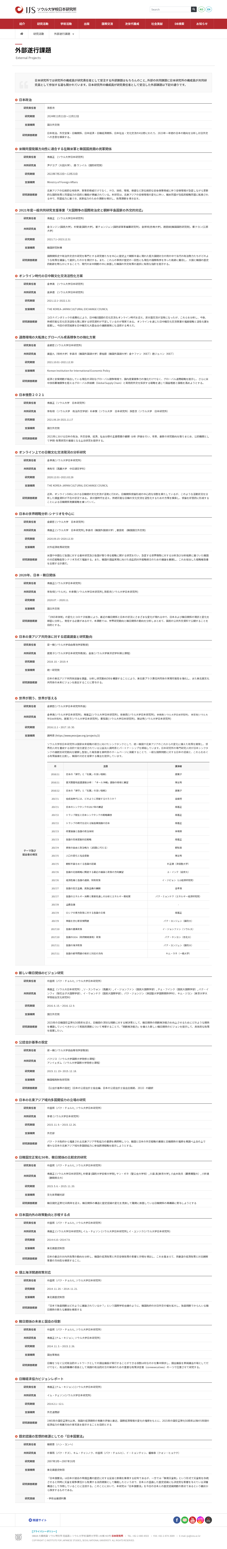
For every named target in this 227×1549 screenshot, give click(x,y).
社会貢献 (157, 24)
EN (208, 9)
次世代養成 (132, 24)
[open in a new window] (176, 1520)
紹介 (22, 24)
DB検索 (179, 24)
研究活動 (42, 24)
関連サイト (39, 1520)
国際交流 (107, 24)
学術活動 (66, 24)
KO (201, 9)
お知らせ (202, 24)
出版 (87, 24)
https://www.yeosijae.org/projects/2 (77, 735)
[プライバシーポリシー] (44, 1531)
